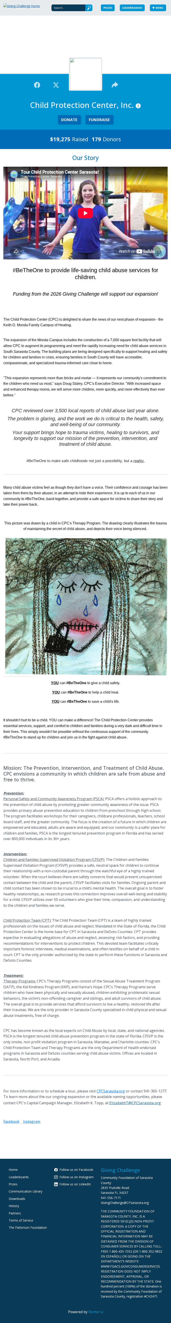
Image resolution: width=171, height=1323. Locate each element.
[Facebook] (37, 84)
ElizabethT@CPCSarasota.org (135, 1102)
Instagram (31, 1121)
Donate (69, 119)
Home (13, 1169)
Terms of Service (21, 1220)
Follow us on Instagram (76, 1177)
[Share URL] (115, 84)
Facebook (11, 1121)
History (14, 1206)
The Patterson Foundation (28, 1227)
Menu (159, 7)
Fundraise (99, 119)
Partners (15, 1213)
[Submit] (88, 7)
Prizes (107, 7)
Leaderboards (132, 7)
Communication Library (25, 1191)
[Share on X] (56, 84)
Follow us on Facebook (76, 1169)
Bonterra (95, 1312)
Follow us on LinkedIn (75, 1184)
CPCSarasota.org (111, 1091)
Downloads (17, 1199)
